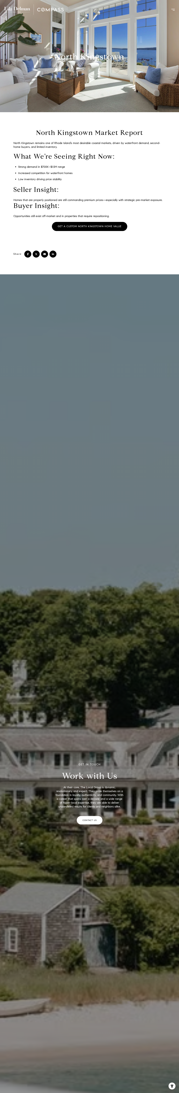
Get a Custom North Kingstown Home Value (89, 226)
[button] (89, 820)
